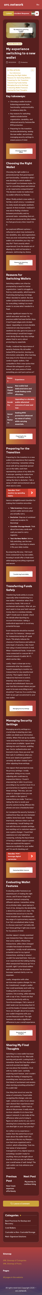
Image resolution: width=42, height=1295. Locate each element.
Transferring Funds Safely (17, 83)
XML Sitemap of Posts (12, 1264)
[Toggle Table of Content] (31, 70)
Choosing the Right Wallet (17, 75)
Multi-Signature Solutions (15, 1236)
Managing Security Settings (17, 85)
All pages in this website (13, 1277)
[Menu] (37, 4)
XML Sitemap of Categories (14, 1260)
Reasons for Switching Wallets (18, 78)
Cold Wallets (10, 1228)
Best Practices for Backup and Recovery (17, 1222)
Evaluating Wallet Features (17, 88)
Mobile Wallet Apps (14, 43)
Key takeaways (15, 73)
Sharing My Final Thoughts (17, 90)
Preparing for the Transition (17, 80)
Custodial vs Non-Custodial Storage (20, 1232)
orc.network (13, 4)
